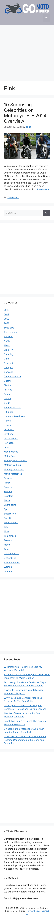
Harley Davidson (12, 407)
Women (8, 567)
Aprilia (7, 341)
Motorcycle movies (14, 469)
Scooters (8, 496)
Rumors (8, 487)
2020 (6, 319)
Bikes (7, 345)
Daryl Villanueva (12, 376)
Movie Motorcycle (13, 474)
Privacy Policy (33, 911)
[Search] (46, 213)
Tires (6, 531)
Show (7, 500)
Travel (7, 544)
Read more (43, 189)
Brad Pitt (8, 350)
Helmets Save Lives (14, 416)
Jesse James (11, 438)
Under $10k (10, 558)
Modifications (11, 451)
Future (7, 394)
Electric (8, 385)
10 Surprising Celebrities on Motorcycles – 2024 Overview (25, 113)
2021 (6, 323)
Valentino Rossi (12, 562)
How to (8, 425)
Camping (8, 354)
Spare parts (10, 505)
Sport (7, 509)
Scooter (8, 491)
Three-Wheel (11, 522)
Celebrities (13, 197)
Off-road (8, 478)
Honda (7, 420)
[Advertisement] (27, 51)
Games (7, 398)
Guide (7, 403)
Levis (6, 447)
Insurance (9, 429)
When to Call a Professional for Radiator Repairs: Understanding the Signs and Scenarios (25, 740)
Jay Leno (9, 434)
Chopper (8, 367)
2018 (6, 310)
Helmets (8, 412)
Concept (8, 372)
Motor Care (10, 456)
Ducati (7, 381)
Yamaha (8, 571)
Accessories (10, 332)
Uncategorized (11, 553)
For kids (8, 389)
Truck (7, 549)
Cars (6, 358)
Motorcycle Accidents (15, 460)
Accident (8, 336)
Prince (7, 482)
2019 (6, 314)
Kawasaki (9, 443)
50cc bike (9, 327)
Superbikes (10, 513)
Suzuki (7, 518)
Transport (9, 540)
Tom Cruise (10, 536)
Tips (6, 527)
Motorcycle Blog (12, 465)
